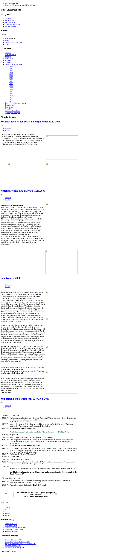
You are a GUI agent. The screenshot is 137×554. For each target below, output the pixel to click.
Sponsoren (8, 60)
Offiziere (8, 19)
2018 (11, 78)
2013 (11, 88)
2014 (11, 86)
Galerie (7, 62)
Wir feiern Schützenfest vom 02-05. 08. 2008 (25, 398)
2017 (11, 80)
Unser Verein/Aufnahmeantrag (15, 103)
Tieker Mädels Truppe (12, 24)
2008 (11, 97)
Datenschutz (9, 105)
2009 (11, 95)
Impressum (9, 107)
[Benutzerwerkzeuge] (2, 125)
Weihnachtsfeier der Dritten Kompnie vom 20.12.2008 (30, 121)
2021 (11, 72)
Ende (7, 515)
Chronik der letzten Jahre (13, 64)
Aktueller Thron (10, 55)
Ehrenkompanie (10, 26)
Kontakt (8, 109)
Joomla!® (12, 551)
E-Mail (7, 130)
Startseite (8, 53)
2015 (11, 84)
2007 (11, 99)
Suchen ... (4, 35)
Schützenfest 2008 (10, 278)
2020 (11, 74)
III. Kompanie (10, 22)
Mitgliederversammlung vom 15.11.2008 (23, 190)
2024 (11, 66)
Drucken (8, 128)
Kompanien (9, 59)
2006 (11, 101)
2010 (11, 93)
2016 (11, 82)
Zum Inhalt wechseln (12, 3)
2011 (11, 91)
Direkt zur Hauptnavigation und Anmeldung (20, 5)
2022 (11, 70)
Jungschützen (9, 20)
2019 (11, 76)
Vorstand (8, 57)
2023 (11, 68)
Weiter (7, 513)
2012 (11, 89)
